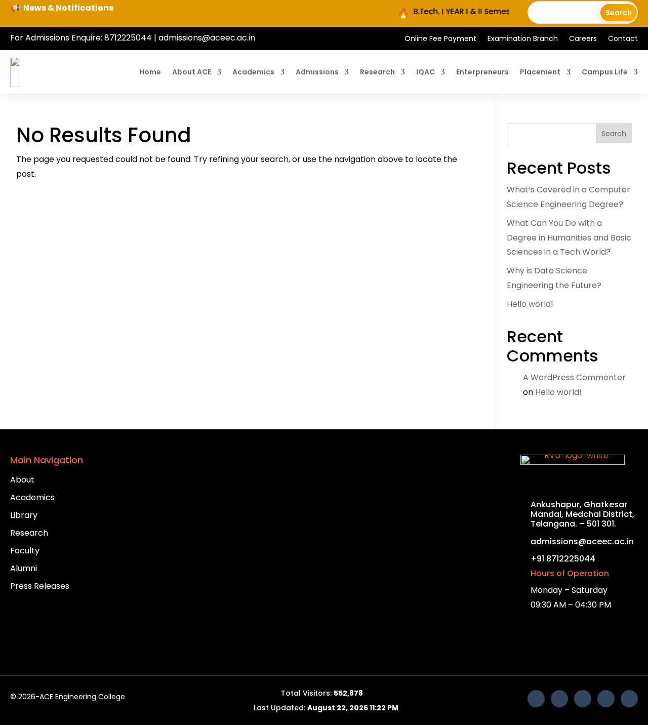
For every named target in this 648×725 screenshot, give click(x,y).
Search (613, 134)
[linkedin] (582, 698)
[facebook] (536, 698)
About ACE (191, 72)
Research (377, 72)
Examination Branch (523, 39)
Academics (253, 72)
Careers (583, 39)
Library (23, 515)
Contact (623, 39)
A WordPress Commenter (574, 377)
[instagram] (629, 698)
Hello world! (530, 304)
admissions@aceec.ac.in (206, 38)
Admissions (317, 72)
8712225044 (128, 38)
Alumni (23, 568)
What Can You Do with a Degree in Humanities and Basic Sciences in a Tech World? (569, 237)
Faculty (24, 550)
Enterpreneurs (482, 72)
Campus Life (605, 72)
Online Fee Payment (440, 39)
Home (150, 72)
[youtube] (559, 698)
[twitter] (606, 698)
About (22, 480)
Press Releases (39, 586)
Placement (540, 72)
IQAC (425, 72)
